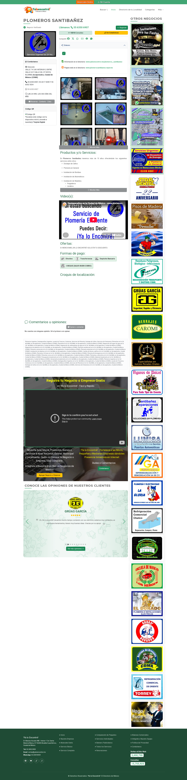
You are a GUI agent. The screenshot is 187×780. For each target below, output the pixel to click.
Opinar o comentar (76, 327)
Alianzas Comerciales (140, 735)
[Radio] (42, 761)
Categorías (150, 10)
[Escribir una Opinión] (91, 39)
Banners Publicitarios (104, 743)
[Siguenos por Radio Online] (63, 53)
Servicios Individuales (104, 739)
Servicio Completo (68, 750)
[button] (27, 521)
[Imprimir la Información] (88, 39)
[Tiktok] (36, 761)
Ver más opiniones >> (76, 549)
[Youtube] (31, 761)
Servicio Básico (66, 747)
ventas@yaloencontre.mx (37, 752)
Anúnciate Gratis (85, 2)
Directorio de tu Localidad (130, 10)
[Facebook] (25, 761)
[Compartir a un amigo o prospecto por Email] (83, 39)
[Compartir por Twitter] (74, 39)
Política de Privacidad (140, 743)
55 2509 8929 (36, 755)
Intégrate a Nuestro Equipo (142, 739)
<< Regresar (122, 28)
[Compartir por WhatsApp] (78, 39)
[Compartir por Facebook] (69, 39)
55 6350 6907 (32, 89)
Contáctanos (104, 468)
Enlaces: (66, 45)
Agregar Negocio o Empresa (49, 475)
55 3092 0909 (31, 749)
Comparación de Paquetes (106, 735)
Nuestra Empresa (67, 739)
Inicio (113, 10)
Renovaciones (101, 750)
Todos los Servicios (103, 747)
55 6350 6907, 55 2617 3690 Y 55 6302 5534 (39, 83)
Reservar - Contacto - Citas (40, 102)
